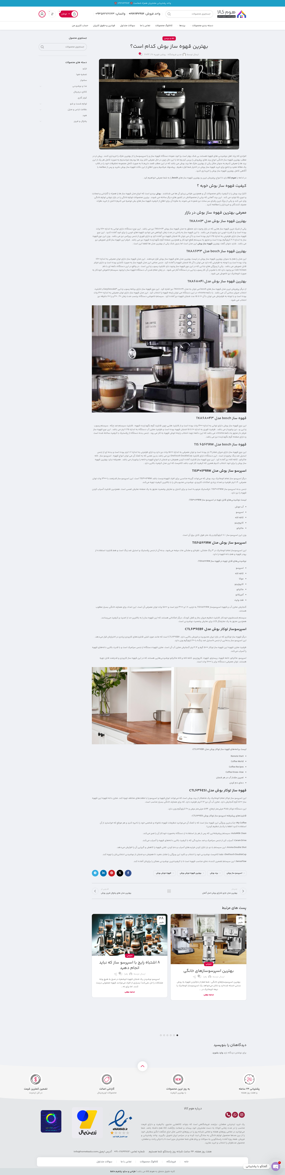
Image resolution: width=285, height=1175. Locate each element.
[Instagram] (242, 1115)
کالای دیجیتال (80, 92)
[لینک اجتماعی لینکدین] (103, 873)
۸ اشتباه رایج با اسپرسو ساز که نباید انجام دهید (129, 965)
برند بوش (214, 873)
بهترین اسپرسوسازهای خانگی (208, 971)
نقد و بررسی (169, 38)
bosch (175, 178)
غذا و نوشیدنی (79, 86)
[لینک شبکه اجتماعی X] (120, 873)
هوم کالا (232, 178)
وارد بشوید (217, 1053)
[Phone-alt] (228, 1115)
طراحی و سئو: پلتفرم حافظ (123, 1171)
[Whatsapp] (235, 1115)
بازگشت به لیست (169, 891)
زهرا (205, 977)
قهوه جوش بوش (163, 873)
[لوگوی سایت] (231, 14)
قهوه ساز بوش (204, 244)
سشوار (83, 80)
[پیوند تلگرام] (95, 873)
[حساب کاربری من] (42, 14)
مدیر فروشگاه (175, 54)
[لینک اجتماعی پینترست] (111, 873)
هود (84, 115)
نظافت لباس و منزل (77, 109)
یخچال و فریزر (80, 121)
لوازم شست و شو (78, 104)
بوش (158, 194)
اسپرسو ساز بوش (234, 873)
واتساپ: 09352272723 (110, 14)
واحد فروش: (144, 14)
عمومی (209, 964)
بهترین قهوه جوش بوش (190, 873)
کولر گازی (82, 98)
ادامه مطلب (209, 995)
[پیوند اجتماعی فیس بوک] (128, 873)
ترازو (85, 68)
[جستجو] (169, 14)
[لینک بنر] (142, 3)
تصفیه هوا (81, 74)
